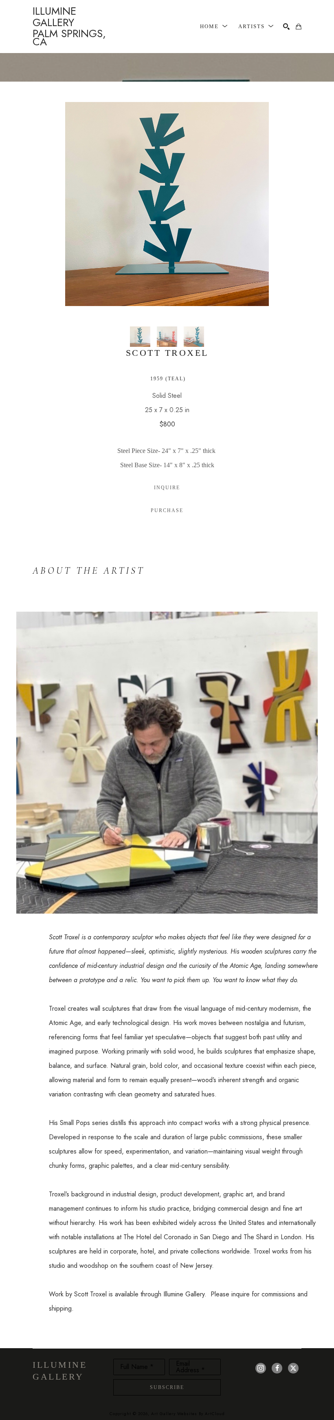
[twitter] (293, 1368)
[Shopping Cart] (298, 26)
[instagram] (260, 1368)
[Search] (286, 26)
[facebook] (277, 1368)
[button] (214, 26)
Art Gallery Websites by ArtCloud (188, 1414)
